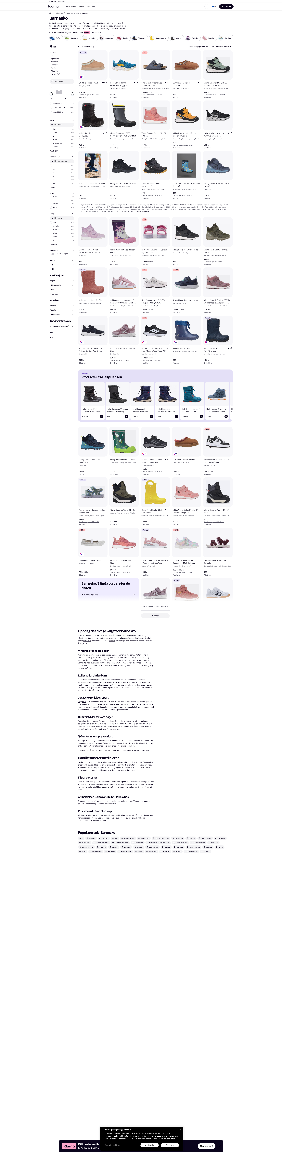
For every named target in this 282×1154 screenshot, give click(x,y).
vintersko (87, 641)
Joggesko (54, 65)
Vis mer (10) (55, 74)
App (88, 6)
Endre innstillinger (113, 1145)
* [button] (89, 95)
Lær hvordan (96, 32)
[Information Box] (93, 47)
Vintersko (54, 71)
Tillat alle (170, 1145)
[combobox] (198, 46)
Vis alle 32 (53, 244)
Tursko (53, 68)
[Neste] (229, 38)
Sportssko (55, 59)
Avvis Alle (149, 1145)
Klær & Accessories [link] (72, 13)
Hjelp (94, 6)
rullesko (112, 641)
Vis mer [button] (155, 616)
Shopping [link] (59, 13)
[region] (141, 1139)
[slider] (51, 93)
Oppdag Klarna (70, 6)
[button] (214, 6)
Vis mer (123, 28)
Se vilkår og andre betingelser (138, 211)
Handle (81, 6)
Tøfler (53, 56)
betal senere (132, 770)
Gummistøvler (83, 721)
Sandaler (54, 62)
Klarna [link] (51, 13)
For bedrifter (62, 1)
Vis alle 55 (53, 187)
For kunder (52, 1)
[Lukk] (180, 1129)
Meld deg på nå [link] (206, 1146)
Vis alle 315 (54, 151)
